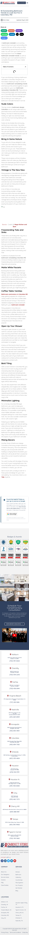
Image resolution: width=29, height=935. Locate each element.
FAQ (2, 882)
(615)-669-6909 (14, 717)
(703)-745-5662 (14, 838)
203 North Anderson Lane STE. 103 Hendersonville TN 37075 (14, 713)
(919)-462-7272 (14, 799)
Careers (3, 880)
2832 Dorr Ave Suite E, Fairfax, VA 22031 (15, 686)
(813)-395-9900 (14, 824)
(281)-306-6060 (14, 786)
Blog (17, 890)
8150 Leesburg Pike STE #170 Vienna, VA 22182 (14, 835)
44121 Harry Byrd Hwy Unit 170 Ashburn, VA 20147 (14, 658)
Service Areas (5, 877)
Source (4, 224)
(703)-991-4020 (14, 661)
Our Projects (19, 885)
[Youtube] (14, 860)
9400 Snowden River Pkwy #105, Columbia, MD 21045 (14, 742)
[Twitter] (8, 860)
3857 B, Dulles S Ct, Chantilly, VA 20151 (14, 672)
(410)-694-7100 (14, 744)
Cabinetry (18, 877)
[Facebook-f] (2, 860)
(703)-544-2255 (14, 675)
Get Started (19, 888)
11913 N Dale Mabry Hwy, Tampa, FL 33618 (14, 822)
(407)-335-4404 (14, 758)
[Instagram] (5, 860)
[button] (27, 3)
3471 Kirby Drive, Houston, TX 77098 (14, 769)
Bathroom (18, 874)
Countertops (19, 880)
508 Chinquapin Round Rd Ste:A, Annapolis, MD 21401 (14, 728)
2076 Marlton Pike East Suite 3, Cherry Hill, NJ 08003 (14, 809)
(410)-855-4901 (15, 731)
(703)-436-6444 (14, 688)
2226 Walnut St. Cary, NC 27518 (14, 796)
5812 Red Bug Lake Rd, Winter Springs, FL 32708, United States (14, 755)
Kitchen (18, 872)
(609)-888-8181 (14, 812)
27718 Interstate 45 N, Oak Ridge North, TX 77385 (14, 783)
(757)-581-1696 (14, 702)
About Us (3, 872)
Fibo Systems (19, 882)
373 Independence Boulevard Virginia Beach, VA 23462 (14, 699)
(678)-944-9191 (14, 772)
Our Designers (5, 874)
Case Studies (4, 885)
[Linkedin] (11, 860)
